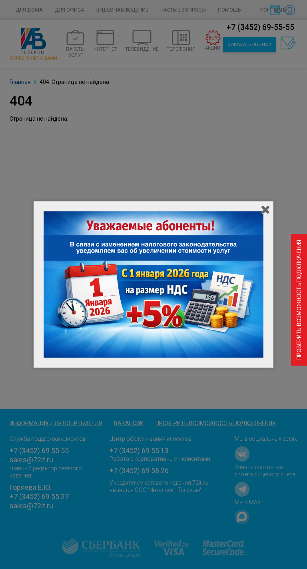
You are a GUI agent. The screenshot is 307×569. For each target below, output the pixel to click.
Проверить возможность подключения (299, 300)
